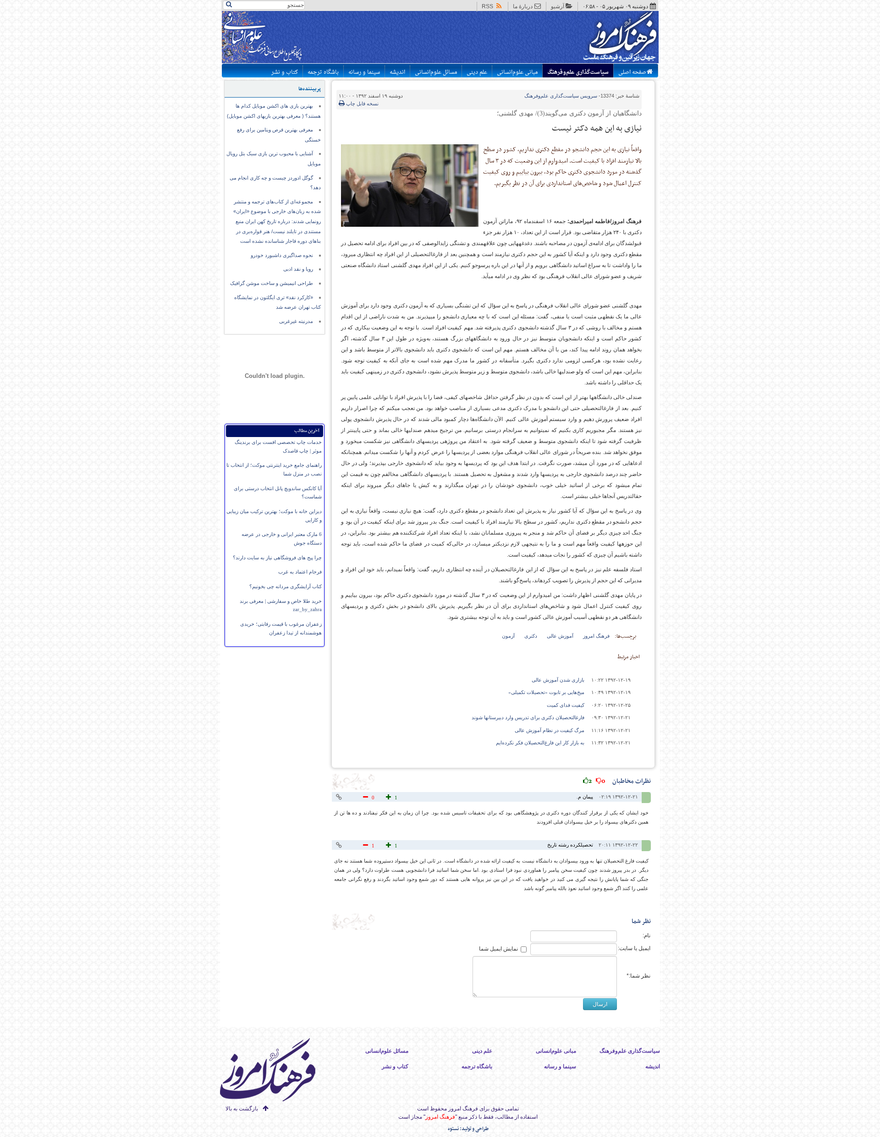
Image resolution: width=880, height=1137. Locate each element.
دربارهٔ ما (523, 6)
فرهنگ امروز (596, 636)
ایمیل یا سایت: (634, 948)
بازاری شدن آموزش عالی (558, 680)
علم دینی (477, 72)
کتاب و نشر (284, 72)
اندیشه (397, 72)
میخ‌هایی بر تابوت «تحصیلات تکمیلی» (546, 692)
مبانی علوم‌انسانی (517, 72)
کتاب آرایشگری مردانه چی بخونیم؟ (285, 586)
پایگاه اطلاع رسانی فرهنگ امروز (585, 38)
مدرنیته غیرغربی (296, 321)
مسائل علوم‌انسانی (436, 72)
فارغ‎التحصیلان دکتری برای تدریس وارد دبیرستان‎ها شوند (528, 717)
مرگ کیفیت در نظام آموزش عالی (549, 730)
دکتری (530, 636)
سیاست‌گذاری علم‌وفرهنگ (578, 72)
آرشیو (557, 6)
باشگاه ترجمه (323, 72)
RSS (487, 6)
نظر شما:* (638, 976)
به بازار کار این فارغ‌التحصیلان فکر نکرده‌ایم (540, 742)
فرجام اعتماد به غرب (300, 571)
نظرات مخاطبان (619, 781)
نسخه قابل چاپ (362, 103)
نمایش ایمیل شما (498, 949)
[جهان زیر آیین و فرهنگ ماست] (275, 1071)
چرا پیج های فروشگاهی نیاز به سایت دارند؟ (277, 557)
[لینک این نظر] (340, 797)
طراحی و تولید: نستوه (468, 1129)
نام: (646, 935)
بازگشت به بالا (242, 1108)
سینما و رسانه (364, 72)
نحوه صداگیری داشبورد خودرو (282, 255)
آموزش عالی (560, 636)
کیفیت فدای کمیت (565, 705)
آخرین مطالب (306, 431)
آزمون (508, 636)
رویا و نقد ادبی (298, 269)
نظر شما (641, 921)
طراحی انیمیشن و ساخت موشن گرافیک (271, 283)
